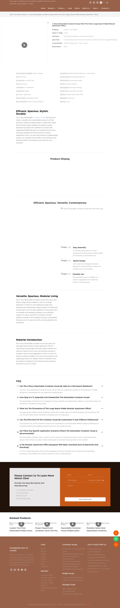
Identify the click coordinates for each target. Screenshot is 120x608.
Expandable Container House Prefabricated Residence (71, 529)
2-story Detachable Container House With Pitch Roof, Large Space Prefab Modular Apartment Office (63, 15)
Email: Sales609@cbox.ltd (96, 555)
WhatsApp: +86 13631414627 (97, 557)
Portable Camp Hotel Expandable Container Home (96, 529)
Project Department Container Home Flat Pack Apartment (47, 529)
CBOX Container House (18, 15)
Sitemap (89, 604)
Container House (39, 118)
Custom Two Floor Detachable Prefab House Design (21, 529)
